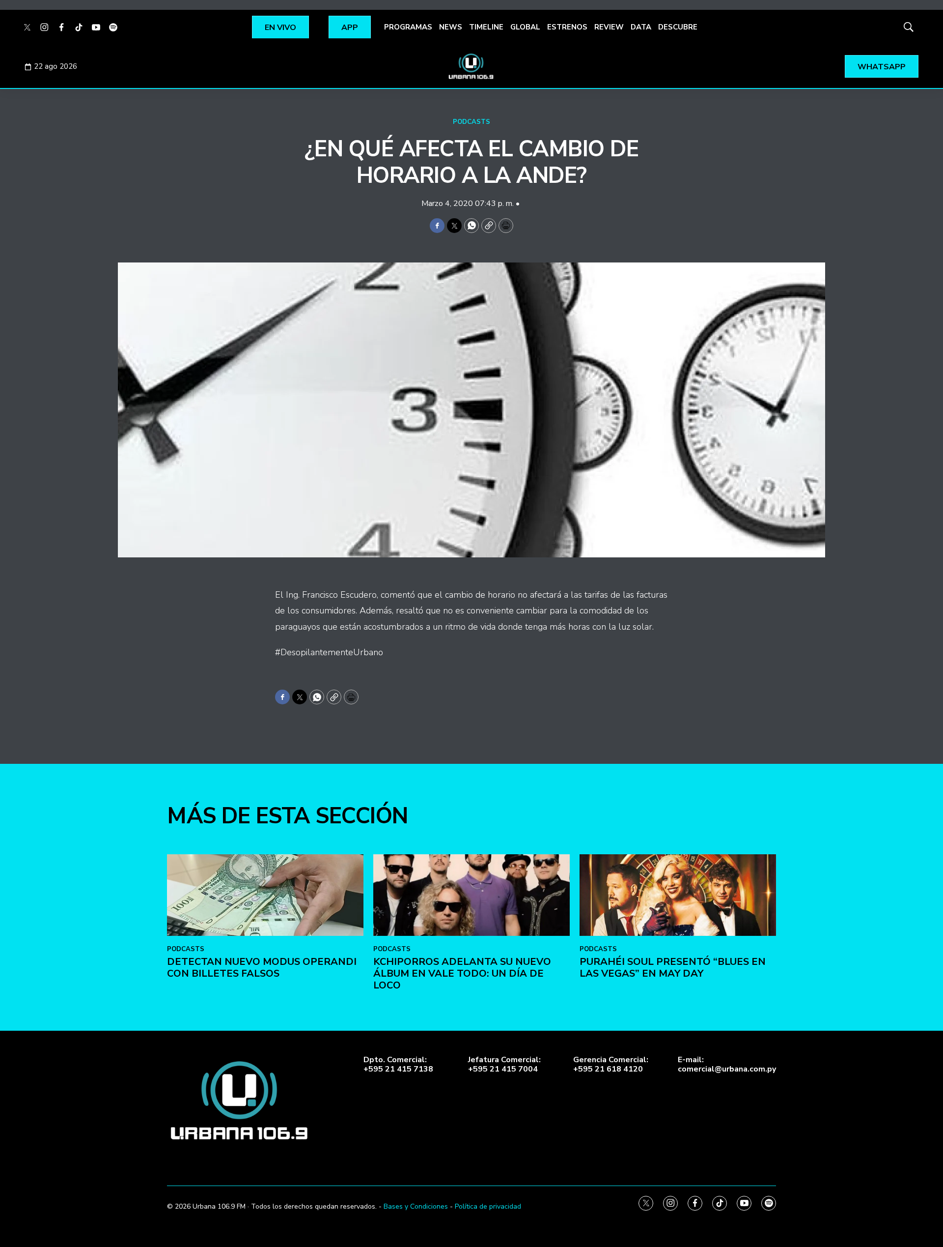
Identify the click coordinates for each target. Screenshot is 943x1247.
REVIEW (609, 27)
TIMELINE (486, 27)
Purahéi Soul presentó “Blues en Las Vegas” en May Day (673, 967)
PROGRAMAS (408, 27)
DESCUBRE (677, 27)
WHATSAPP (882, 66)
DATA (641, 27)
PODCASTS (471, 121)
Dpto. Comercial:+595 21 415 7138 (398, 1064)
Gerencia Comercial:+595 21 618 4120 (610, 1064)
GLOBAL (525, 27)
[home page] (471, 66)
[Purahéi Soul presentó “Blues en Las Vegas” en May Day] (678, 895)
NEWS (450, 27)
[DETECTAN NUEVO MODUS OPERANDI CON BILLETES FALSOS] (265, 895)
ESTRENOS (567, 27)
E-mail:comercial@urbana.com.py (727, 1064)
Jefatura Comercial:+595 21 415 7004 (504, 1064)
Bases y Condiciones (416, 1206)
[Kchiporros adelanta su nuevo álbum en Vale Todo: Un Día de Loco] (471, 895)
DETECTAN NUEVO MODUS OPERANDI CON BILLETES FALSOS (262, 967)
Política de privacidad (488, 1206)
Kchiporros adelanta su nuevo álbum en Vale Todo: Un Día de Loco (462, 973)
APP (349, 27)
